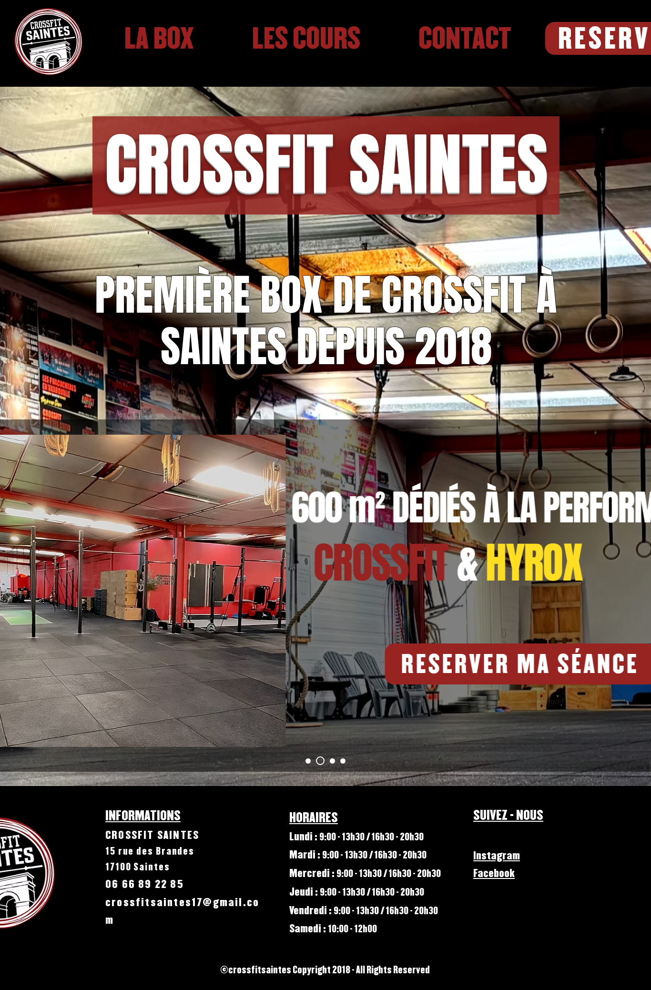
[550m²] (308, 761)
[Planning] (332, 761)
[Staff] (320, 760)
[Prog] (343, 761)
